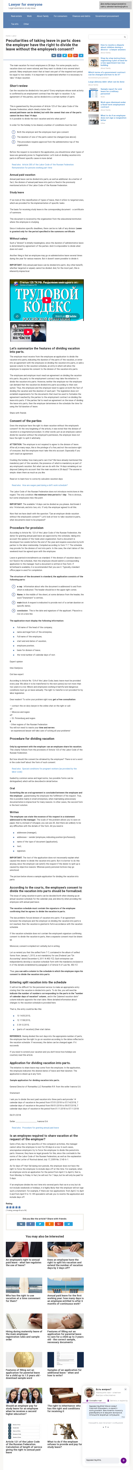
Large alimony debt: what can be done (106, 82)
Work (29, 16)
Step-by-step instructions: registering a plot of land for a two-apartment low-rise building (114, 61)
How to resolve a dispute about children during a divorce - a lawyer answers (113, 47)
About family (43, 16)
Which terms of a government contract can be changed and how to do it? (106, 73)
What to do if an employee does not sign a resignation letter (113, 117)
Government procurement (107, 16)
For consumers (60, 16)
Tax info (14, 24)
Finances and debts (81, 16)
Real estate (16, 16)
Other (26, 24)
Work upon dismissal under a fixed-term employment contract (113, 104)
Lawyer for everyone (25, 4)
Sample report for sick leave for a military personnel (111, 91)
